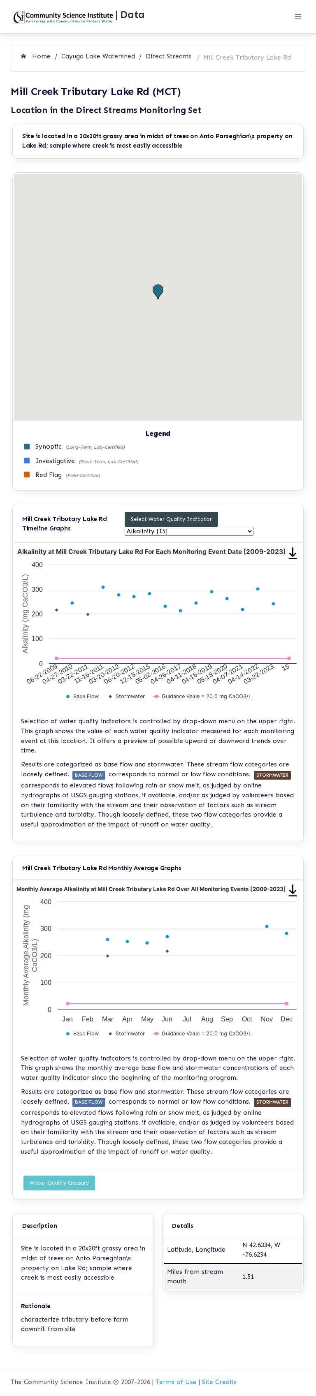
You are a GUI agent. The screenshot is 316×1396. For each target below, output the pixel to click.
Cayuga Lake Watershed (98, 56)
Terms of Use (176, 1382)
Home (40, 56)
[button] (158, 292)
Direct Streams (168, 56)
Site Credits (219, 1382)
